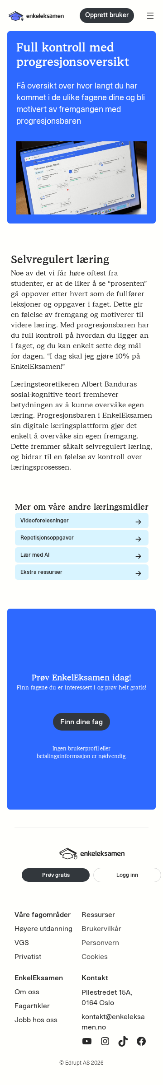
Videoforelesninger (44, 520)
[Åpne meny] (150, 15)
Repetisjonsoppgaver (47, 537)
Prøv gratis (56, 875)
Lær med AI (34, 555)
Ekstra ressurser (41, 572)
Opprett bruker (107, 15)
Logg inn (127, 875)
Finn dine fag (81, 721)
